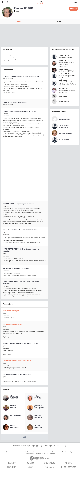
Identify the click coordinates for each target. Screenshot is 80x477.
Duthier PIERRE (64, 140)
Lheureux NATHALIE (38, 416)
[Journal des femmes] (11, 463)
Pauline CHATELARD (14, 426)
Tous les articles (29, 453)
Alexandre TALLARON (14, 397)
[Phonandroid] (68, 467)
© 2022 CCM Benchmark (48, 453)
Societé (37, 452)
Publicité (24, 452)
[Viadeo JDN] (30, 467)
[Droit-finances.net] (68, 463)
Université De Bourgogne (12, 324)
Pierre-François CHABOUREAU (64, 126)
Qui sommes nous (10, 452)
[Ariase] (49, 467)
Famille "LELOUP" (64, 101)
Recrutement (30, 452)
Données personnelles (45, 452)
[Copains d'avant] (11, 467)
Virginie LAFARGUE (38, 426)
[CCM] (30, 463)
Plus (24, 437)
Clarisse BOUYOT (13, 407)
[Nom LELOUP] (54, 96)
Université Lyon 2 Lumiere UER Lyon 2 (17, 361)
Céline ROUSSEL (37, 397)
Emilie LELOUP (63, 80)
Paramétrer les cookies (58, 452)
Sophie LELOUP (63, 88)
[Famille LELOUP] (54, 101)
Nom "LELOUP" (63, 96)
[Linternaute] (49, 463)
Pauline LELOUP (64, 55)
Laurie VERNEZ (15, 415)
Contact (18, 452)
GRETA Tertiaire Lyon (11, 311)
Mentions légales (69, 452)
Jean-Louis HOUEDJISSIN (39, 407)
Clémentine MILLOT (65, 133)
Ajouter (74, 9)
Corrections (38, 453)
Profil (19, 22)
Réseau (59, 22)
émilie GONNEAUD (65, 119)
